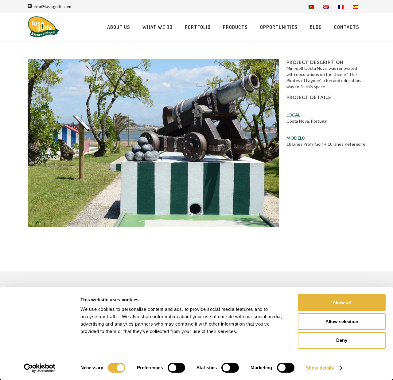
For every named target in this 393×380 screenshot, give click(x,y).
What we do (157, 27)
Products (235, 27)
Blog (316, 27)
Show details (320, 367)
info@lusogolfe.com (52, 6)
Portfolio (198, 27)
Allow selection (341, 321)
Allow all (342, 302)
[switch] (176, 368)
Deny (341, 340)
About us (118, 27)
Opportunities (279, 27)
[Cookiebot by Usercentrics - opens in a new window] (40, 368)
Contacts (346, 27)
